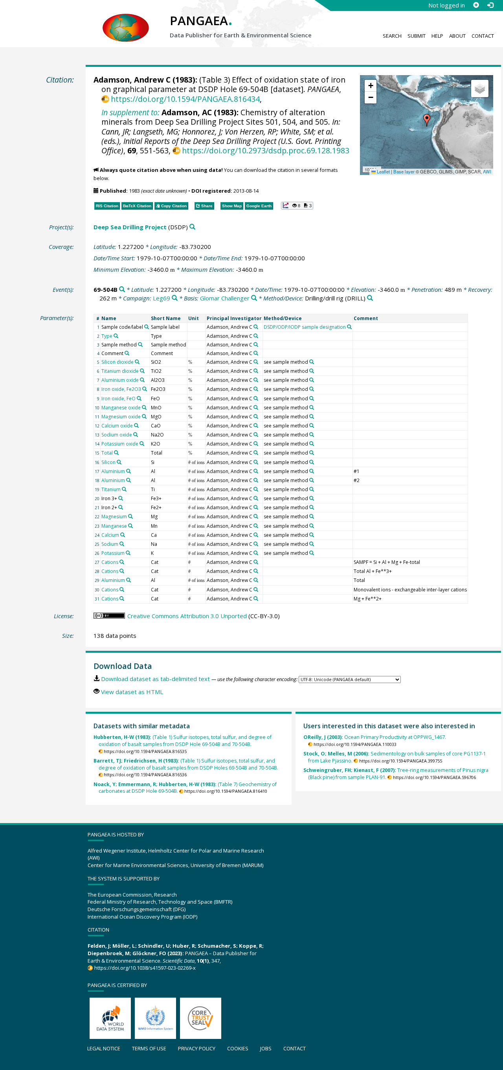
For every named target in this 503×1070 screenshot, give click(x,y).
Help (437, 35)
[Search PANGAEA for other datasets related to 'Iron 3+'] (120, 498)
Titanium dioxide (120, 371)
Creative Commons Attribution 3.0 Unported (187, 616)
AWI (487, 171)
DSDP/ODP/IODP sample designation (305, 327)
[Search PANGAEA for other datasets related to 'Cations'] (121, 562)
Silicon (108, 462)
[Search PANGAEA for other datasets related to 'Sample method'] (140, 344)
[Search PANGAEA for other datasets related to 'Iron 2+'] (120, 507)
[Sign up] (476, 5)
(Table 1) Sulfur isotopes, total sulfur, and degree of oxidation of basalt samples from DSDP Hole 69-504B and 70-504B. (183, 741)
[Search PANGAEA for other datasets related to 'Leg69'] (175, 298)
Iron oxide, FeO (118, 398)
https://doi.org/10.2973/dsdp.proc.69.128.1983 (265, 150)
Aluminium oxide (120, 380)
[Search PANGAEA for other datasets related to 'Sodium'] (121, 543)
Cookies (237, 1048)
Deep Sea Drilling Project (130, 227)
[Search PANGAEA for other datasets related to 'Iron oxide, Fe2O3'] (144, 389)
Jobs (266, 1048)
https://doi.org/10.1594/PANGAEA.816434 (185, 99)
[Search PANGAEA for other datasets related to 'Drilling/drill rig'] (370, 298)
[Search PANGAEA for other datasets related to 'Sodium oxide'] (135, 434)
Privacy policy (196, 1048)
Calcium (110, 535)
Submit (417, 35)
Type (106, 336)
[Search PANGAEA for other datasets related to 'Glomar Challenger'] (254, 298)
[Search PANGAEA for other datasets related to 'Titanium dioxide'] (142, 370)
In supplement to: (130, 112)
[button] (426, 120)
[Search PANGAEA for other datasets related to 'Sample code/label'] (146, 326)
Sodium (109, 544)
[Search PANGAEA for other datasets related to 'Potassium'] (128, 553)
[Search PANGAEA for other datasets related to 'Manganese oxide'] (144, 407)
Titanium (111, 489)
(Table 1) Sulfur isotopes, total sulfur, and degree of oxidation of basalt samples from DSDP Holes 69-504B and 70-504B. (186, 764)
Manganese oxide (121, 407)
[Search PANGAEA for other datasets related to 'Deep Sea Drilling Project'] (192, 227)
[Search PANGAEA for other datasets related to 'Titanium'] (124, 489)
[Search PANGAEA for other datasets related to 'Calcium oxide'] (136, 425)
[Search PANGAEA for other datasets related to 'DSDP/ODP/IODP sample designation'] (349, 326)
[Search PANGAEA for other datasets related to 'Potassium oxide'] (142, 443)
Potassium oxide (119, 443)
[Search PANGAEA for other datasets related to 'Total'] (116, 452)
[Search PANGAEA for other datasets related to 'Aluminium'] (128, 471)
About (457, 35)
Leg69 (161, 298)
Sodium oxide (116, 434)
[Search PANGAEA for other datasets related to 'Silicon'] (119, 462)
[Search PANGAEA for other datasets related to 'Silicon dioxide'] (137, 361)
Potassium (113, 553)
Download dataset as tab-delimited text (155, 679)
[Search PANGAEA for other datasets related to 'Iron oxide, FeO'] (139, 398)
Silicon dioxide (117, 362)
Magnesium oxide (121, 416)
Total (107, 452)
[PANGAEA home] (126, 20)
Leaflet (383, 171)
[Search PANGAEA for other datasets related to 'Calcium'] (122, 534)
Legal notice (103, 1048)
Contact (483, 35)
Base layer (404, 171)
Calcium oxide (117, 425)
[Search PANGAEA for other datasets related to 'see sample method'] (311, 361)
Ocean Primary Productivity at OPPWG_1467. (374, 737)
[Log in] (490, 5)
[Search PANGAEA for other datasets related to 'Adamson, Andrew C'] (255, 326)
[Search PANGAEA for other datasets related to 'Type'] (116, 335)
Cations (109, 562)
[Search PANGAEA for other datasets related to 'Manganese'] (130, 525)
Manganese (114, 526)
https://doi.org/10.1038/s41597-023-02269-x (144, 967)
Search (392, 35)
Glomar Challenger (225, 298)
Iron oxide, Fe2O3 (121, 389)
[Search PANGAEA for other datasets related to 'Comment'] (127, 353)
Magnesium (114, 516)
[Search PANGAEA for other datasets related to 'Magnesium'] (130, 516)
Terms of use (149, 1048)
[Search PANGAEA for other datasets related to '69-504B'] (122, 290)
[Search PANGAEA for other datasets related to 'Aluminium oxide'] (142, 380)
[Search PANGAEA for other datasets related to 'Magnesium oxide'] (144, 416)
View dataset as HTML (132, 692)
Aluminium (113, 471)
